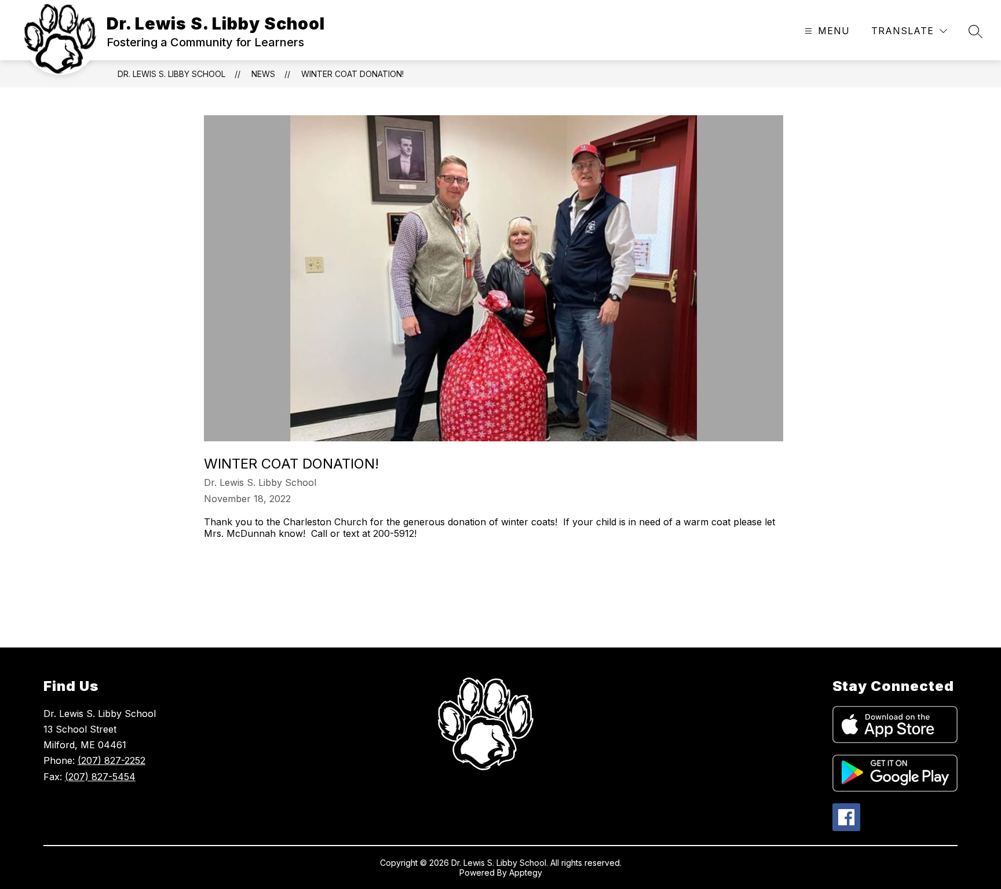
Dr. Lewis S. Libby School (171, 74)
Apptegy (525, 872)
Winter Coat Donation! (352, 74)
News (263, 74)
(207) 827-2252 (111, 760)
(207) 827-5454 (100, 776)
